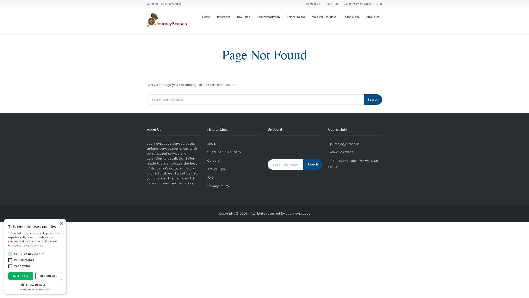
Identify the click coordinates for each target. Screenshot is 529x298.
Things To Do (295, 16)
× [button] (61, 223)
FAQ (210, 177)
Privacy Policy (218, 186)
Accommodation (268, 16)
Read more (37, 245)
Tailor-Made (351, 16)
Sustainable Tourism (224, 152)
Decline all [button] (48, 276)
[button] (10, 254)
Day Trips (243, 16)
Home (206, 16)
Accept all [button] (21, 276)
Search (373, 99)
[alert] (35, 256)
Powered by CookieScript (35, 289)
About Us (372, 16)
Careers (213, 160)
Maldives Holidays (324, 16)
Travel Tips (216, 169)
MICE (211, 143)
